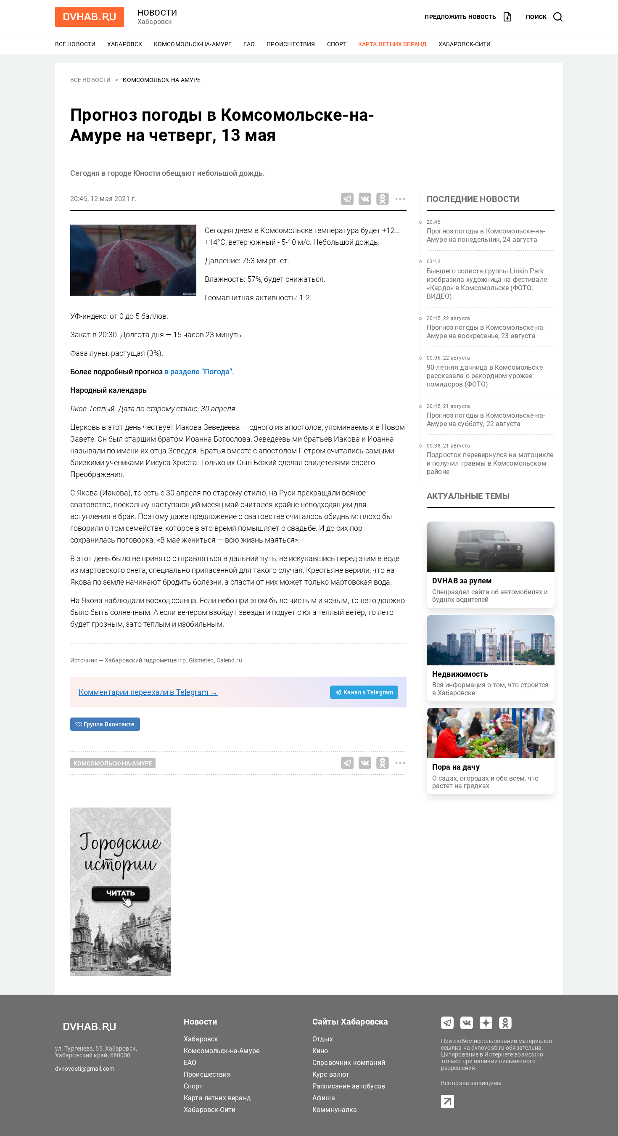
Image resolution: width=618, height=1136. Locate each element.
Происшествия (291, 44)
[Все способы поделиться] (400, 199)
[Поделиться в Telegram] (347, 199)
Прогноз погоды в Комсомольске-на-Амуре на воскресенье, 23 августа (486, 331)
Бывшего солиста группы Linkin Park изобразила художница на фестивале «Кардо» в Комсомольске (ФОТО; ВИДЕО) (487, 283)
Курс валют (331, 1074)
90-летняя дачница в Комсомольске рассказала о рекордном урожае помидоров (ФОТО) (485, 375)
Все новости (75, 44)
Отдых (322, 1039)
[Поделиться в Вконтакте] (365, 199)
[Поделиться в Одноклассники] (382, 199)
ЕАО (249, 44)
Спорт (337, 44)
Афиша (323, 1098)
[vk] (466, 1023)
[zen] (486, 1023)
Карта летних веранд (392, 44)
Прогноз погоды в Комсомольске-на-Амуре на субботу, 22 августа (486, 419)
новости (157, 13)
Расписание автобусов (348, 1086)
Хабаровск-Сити (464, 44)
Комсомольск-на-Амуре (193, 44)
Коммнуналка (334, 1110)
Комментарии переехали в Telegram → (148, 692)
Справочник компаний (348, 1063)
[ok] (505, 1023)
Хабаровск (124, 44)
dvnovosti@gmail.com (84, 1068)
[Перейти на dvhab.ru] (89, 17)
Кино (320, 1051)
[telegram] (447, 1023)
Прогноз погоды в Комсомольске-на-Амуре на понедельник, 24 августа (486, 235)
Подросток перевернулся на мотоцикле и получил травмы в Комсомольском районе (490, 463)
